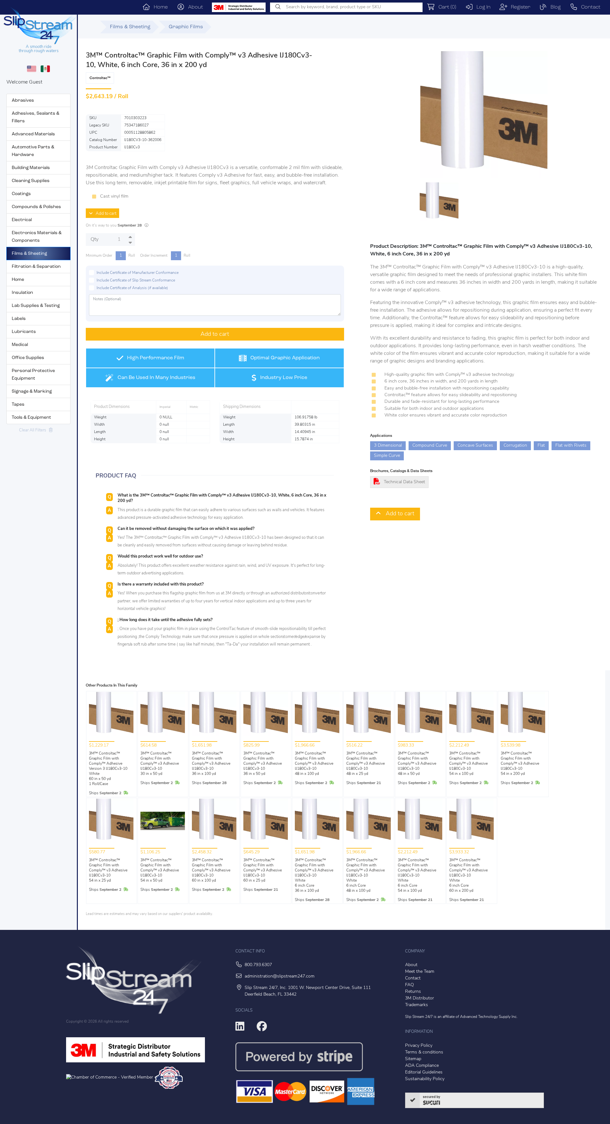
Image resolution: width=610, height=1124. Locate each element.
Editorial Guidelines (424, 1072)
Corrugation (515, 445)
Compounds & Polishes (36, 207)
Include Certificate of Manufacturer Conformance (138, 273)
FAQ (409, 985)
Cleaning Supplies (31, 181)
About (194, 7)
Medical (20, 344)
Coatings (21, 194)
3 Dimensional (388, 445)
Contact (589, 7)
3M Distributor (419, 998)
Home (159, 7)
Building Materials (31, 168)
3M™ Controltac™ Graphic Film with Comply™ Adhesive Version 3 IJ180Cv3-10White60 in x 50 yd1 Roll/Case (108, 769)
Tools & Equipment (31, 417)
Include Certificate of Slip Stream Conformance (136, 280)
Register (518, 7)
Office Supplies (28, 357)
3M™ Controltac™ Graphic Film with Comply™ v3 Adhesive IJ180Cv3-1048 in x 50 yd (417, 764)
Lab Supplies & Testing (36, 305)
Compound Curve (429, 445)
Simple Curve (387, 455)
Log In (482, 7)
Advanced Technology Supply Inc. (489, 1017)
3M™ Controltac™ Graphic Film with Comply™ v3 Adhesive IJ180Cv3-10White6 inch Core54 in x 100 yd (417, 875)
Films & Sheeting (29, 253)
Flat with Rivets (570, 445)
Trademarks (416, 1005)
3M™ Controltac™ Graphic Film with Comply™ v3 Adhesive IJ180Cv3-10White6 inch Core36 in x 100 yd (314, 875)
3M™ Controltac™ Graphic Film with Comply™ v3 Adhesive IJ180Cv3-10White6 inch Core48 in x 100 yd (365, 875)
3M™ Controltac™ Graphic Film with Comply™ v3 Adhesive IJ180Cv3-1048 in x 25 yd (365, 764)
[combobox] (346, 7)
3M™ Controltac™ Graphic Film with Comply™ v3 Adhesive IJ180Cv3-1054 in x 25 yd (108, 870)
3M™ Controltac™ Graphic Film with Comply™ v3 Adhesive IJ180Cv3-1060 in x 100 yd (211, 870)
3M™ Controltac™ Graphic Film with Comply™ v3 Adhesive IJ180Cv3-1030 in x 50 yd (159, 764)
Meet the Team (419, 971)
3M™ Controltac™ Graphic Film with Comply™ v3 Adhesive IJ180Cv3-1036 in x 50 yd (262, 764)
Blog (554, 7)
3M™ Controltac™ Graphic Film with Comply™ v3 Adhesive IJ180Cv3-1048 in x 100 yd (314, 764)
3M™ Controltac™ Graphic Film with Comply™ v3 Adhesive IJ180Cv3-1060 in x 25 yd (262, 870)
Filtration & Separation (36, 266)
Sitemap (413, 1059)
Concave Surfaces (475, 445)
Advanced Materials (33, 134)
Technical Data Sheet (404, 482)
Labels (19, 318)
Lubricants (24, 331)
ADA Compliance (422, 1065)
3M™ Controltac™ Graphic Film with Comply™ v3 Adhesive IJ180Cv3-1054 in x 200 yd (520, 764)
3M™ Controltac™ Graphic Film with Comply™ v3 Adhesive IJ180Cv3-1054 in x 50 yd (159, 870)
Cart (445, 7)
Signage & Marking (32, 391)
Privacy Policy (418, 1045)
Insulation (22, 292)
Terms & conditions (424, 1052)
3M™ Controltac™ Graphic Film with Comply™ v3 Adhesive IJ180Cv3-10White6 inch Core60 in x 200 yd (468, 875)
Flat (541, 445)
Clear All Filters (34, 430)
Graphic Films (186, 27)
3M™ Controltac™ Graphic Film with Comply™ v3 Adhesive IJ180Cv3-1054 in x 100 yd (468, 764)
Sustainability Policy (424, 1079)
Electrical (22, 220)
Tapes (18, 404)
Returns (413, 991)
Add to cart (104, 214)
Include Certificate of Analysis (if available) (132, 288)
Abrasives (23, 100)
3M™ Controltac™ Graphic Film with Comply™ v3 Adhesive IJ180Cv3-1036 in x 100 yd (211, 764)
